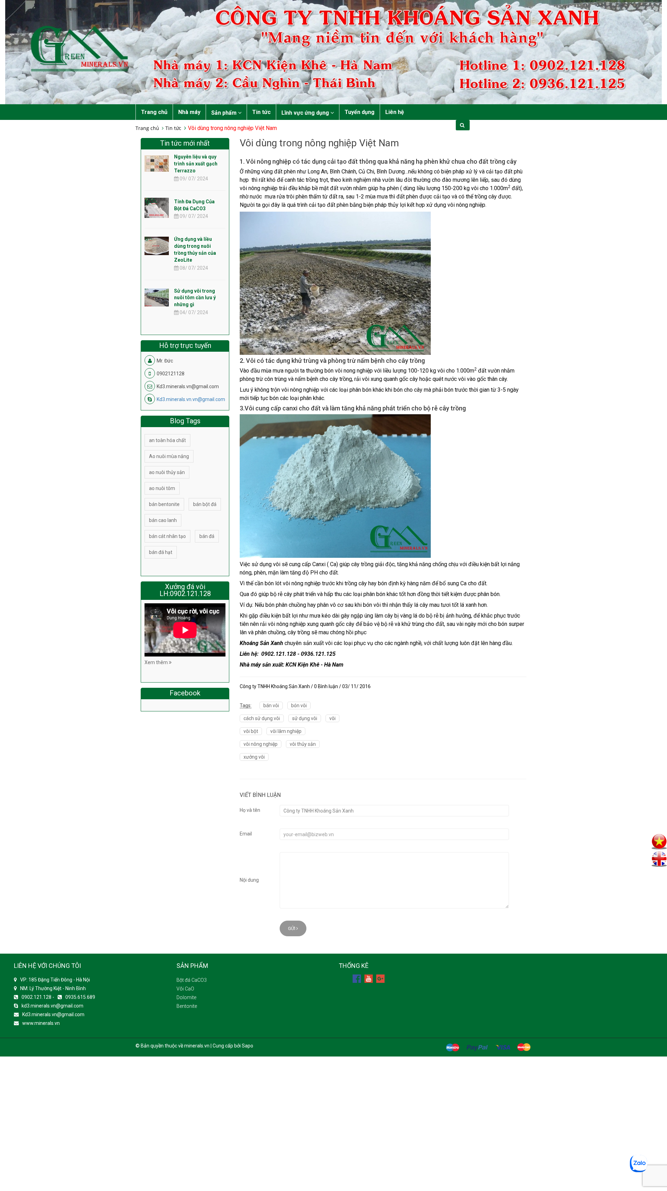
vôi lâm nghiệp (286, 731)
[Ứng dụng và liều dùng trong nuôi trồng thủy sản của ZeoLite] (157, 245)
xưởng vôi (254, 757)
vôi (332, 718)
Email (246, 833)
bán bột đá (204, 504)
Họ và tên (250, 810)
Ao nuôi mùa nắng (169, 456)
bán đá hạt (160, 552)
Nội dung (249, 880)
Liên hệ (394, 112)
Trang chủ (154, 112)
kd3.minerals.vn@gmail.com (52, 1006)
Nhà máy (189, 112)
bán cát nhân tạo (167, 536)
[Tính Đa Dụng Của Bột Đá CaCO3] (157, 213)
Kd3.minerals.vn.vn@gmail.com (191, 399)
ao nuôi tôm (162, 488)
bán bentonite (164, 504)
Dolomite (186, 997)
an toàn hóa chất (167, 440)
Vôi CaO (185, 989)
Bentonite (186, 1006)
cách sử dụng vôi (262, 718)
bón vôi (299, 705)
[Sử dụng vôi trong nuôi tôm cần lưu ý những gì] (157, 297)
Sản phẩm (224, 112)
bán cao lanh (163, 520)
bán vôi (271, 705)
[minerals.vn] (333, 52)
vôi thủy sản (303, 744)
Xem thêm (157, 662)
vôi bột (251, 731)
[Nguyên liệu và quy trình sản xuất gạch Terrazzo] (157, 163)
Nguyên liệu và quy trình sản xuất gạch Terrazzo (195, 163)
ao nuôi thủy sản (167, 472)
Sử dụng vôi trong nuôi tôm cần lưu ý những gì (195, 298)
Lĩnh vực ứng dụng (305, 112)
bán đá (206, 536)
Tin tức (261, 112)
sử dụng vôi (304, 718)
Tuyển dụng (359, 112)
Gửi (292, 928)
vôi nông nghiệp (261, 744)
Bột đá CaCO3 (191, 980)
